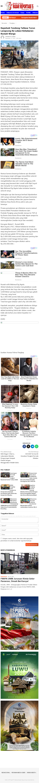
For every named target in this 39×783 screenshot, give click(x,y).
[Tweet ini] (28, 446)
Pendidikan (4, 576)
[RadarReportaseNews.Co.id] (19, 6)
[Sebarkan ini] (24, 446)
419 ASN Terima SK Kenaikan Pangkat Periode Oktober (29, 454)
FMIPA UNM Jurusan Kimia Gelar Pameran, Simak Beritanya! (18, 579)
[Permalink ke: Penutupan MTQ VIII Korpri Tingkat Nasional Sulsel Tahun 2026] (5, 474)
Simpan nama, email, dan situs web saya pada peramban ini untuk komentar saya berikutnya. (16, 539)
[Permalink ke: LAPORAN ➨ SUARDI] (2, 37)
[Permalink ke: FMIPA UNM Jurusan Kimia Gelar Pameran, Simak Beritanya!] (19, 563)
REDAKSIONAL (6, 772)
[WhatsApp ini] (36, 446)
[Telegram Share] (32, 446)
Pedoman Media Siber (18, 772)
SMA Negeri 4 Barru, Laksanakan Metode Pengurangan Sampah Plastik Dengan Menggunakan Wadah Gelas (10, 457)
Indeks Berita (31, 772)
